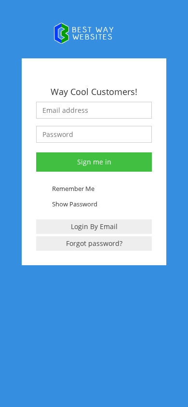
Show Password (74, 204)
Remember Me (73, 188)
